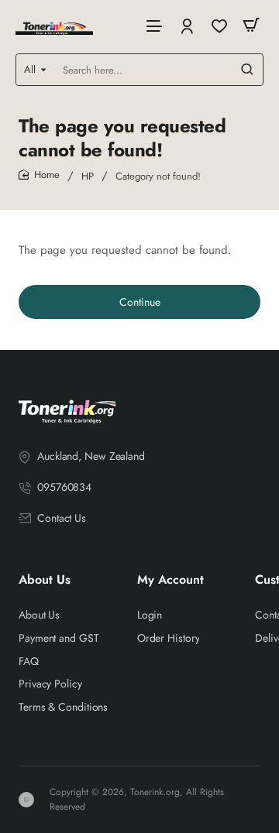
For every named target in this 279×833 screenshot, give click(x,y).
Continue (139, 302)
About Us (45, 580)
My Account (170, 580)
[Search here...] (247, 69)
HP (87, 176)
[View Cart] (251, 25)
